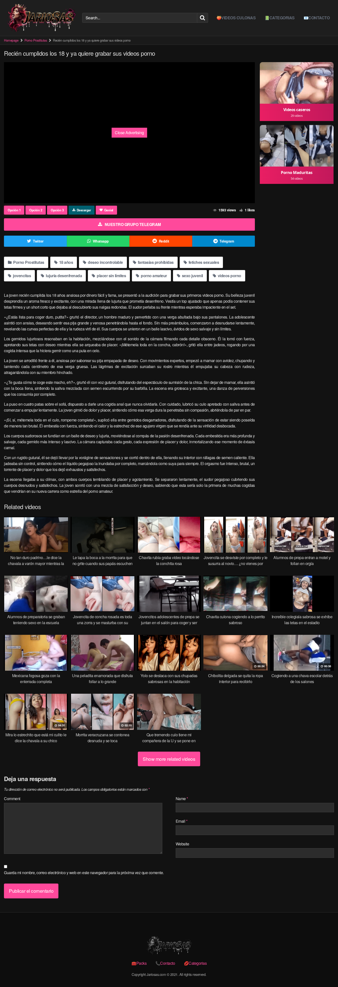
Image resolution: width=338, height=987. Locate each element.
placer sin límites (111, 275)
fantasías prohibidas (155, 262)
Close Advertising (129, 132)
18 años (65, 262)
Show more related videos (169, 758)
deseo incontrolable (105, 262)
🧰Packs (138, 963)
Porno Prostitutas (35, 40)
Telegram (226, 241)
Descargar (84, 210)
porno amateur (153, 275)
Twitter (38, 241)
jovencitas (21, 275)
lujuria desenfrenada (63, 275)
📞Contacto (165, 963)
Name (182, 798)
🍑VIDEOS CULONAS (236, 18)
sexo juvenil (192, 275)
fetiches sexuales (203, 262)
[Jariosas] (41, 18)
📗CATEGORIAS (280, 18)
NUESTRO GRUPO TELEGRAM (133, 224)
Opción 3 (57, 210)
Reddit (164, 241)
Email (182, 821)
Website (182, 844)
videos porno (229, 275)
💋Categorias (195, 963)
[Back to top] (324, 971)
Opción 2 (35, 210)
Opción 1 (14, 210)
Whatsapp (101, 241)
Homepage (11, 40)
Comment (12, 798)
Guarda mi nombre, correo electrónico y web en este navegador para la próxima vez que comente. (84, 872)
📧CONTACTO (317, 18)
